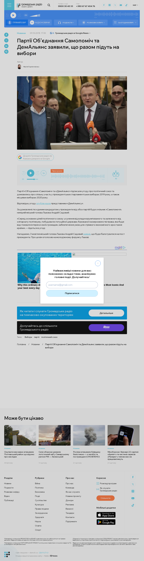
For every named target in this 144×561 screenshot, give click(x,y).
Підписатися (72, 293)
